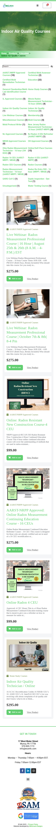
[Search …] (26, 66)
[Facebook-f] (22, 770)
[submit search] (51, 66)
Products (13, 53)
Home (4, 53)
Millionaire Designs (35, 826)
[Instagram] (33, 770)
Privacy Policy (33, 824)
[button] (28, 779)
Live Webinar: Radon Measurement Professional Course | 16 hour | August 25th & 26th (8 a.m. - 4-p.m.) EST (26, 243)
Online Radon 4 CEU (22, 602)
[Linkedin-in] (28, 770)
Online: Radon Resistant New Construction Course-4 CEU (27, 424)
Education (24, 53)
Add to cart (16, 279)
